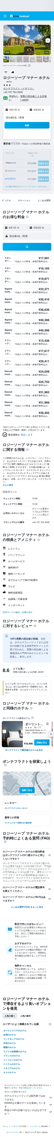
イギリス (15, 1126)
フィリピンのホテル (12, 1059)
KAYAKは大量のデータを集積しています (25, 1104)
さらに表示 (8, 484)
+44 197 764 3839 (13, 92)
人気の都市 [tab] (25, 1015)
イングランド (35, 1126)
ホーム (5, 1126)
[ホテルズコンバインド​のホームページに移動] (19, 16)
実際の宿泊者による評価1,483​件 (33, 97)
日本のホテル (9, 1042)
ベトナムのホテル (11, 1063)
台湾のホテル (9, 1034)
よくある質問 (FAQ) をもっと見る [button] (27, 906)
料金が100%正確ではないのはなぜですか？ (25, 1111)
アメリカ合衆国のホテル (14, 1051)
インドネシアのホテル (13, 1038)
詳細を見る (42, 742)
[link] (24, 750)
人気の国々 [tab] (10, 1015)
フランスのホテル (11, 1055)
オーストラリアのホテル (14, 1030)
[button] (5, 16)
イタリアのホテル (11, 1068)
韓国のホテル (9, 1047)
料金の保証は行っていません (30, 1087)
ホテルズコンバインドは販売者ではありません (24, 1097)
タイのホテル (9, 1072)
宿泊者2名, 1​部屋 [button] (15, 117)
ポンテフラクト (12, 1132)
